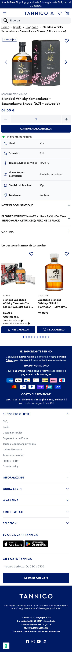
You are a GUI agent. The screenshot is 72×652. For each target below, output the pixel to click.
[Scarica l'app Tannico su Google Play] (36, 543)
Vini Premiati (13, 511)
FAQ (5, 421)
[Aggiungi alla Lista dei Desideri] (31, 254)
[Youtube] (39, 641)
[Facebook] (28, 641)
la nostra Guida (25, 357)
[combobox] (39, 20)
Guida (6, 427)
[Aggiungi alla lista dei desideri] (67, 41)
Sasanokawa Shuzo (14, 94)
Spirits (17, 27)
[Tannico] (36, 13)
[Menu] (4, 13)
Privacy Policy (11, 461)
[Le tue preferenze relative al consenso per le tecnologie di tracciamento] (6, 646)
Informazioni (13, 477)
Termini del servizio (13, 455)
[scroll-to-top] (67, 634)
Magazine (10, 500)
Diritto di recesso (12, 449)
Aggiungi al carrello (36, 128)
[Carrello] (67, 13)
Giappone (32, 27)
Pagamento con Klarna (15, 438)
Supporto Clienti (17, 414)
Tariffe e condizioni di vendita (19, 444)
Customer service (13, 433)
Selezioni (10, 523)
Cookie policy (11, 466)
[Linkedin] (44, 641)
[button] (60, 13)
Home (5, 27)
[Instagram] (33, 641)
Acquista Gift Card (36, 577)
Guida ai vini (13, 489)
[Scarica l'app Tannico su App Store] (13, 543)
